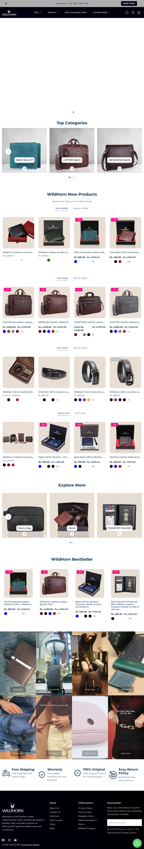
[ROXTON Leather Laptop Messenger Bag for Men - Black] (111, 331)
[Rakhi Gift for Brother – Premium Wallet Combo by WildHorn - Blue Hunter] (44, 466)
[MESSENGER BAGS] (119, 150)
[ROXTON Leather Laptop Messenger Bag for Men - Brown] (124, 331)
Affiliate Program (86, 828)
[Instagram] (9, 840)
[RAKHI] (72, 515)
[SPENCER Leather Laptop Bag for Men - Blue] (48, 331)
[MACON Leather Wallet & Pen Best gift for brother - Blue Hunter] (124, 466)
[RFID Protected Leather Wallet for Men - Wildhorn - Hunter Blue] (75, 261)
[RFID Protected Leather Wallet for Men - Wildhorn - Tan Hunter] (84, 261)
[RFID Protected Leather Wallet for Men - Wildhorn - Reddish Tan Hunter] (88, 261)
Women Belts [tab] (80, 348)
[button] (139, 12)
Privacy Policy (85, 808)
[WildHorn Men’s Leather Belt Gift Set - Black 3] (4, 399)
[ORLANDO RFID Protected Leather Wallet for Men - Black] (115, 261)
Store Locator (56, 820)
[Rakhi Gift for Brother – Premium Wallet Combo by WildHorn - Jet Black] (53, 466)
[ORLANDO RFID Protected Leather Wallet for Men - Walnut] (124, 261)
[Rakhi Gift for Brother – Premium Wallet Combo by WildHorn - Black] (48, 466)
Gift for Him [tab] (64, 413)
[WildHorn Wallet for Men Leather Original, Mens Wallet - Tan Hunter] (40, 260)
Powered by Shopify (30, 845)
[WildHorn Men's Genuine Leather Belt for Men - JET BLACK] (44, 399)
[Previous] (8, 152)
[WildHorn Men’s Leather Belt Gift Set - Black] (8, 399)
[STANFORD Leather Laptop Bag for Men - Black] (88, 334)
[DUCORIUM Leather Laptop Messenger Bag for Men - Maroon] (17, 331)
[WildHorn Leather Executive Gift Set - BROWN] (13, 465)
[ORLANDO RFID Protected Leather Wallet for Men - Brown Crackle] (111, 261)
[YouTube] (15, 840)
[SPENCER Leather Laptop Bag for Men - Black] (44, 331)
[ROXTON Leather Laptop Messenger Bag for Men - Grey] (120, 331)
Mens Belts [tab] (62, 348)
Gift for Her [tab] (80, 413)
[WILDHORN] (9, 12)
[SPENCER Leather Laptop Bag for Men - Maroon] (40, 331)
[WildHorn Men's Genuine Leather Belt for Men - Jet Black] (111, 399)
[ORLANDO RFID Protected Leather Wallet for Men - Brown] (120, 261)
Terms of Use (84, 812)
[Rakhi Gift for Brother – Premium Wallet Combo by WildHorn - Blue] (40, 466)
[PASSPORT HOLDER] (119, 515)
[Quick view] (29, 245)
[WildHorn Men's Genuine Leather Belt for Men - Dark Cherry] (40, 399)
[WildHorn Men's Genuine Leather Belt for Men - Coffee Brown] (84, 399)
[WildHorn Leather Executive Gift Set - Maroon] (8, 465)
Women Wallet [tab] (80, 208)
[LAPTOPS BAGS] (72, 150)
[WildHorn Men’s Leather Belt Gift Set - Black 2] (13, 399)
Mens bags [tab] (62, 278)
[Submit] (138, 822)
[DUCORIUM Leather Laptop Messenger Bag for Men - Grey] (13, 331)
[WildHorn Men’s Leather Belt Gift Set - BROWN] (17, 399)
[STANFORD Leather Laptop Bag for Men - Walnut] (80, 334)
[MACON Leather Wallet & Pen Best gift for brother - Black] (111, 466)
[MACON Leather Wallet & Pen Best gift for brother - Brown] (120, 466)
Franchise (54, 816)
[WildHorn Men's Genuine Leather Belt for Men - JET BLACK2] (48, 399)
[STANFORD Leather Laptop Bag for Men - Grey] (84, 334)
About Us (54, 808)
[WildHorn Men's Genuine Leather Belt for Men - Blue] (80, 399)
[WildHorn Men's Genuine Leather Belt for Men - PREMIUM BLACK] (53, 399)
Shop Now (18, 689)
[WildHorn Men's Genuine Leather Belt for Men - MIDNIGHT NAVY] (120, 399)
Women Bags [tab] (80, 278)
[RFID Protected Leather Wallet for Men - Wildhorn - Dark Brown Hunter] (80, 261)
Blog (52, 828)
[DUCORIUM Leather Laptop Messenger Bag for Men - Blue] (4, 331)
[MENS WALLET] (24, 150)
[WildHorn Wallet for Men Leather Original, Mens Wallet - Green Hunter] (44, 260)
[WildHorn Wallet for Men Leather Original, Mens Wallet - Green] (48, 260)
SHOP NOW (129, 3)
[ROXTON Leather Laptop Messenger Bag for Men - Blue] (115, 331)
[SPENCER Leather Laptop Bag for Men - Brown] (53, 331)
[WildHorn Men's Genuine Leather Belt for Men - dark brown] (115, 399)
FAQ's (52, 824)
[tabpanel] (72, 241)
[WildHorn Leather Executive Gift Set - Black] (4, 465)
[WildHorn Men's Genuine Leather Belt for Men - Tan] (88, 399)
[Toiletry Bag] (24, 515)
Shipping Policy (86, 816)
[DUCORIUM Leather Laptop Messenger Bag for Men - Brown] (8, 331)
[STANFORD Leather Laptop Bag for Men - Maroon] (75, 334)
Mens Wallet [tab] (62, 208)
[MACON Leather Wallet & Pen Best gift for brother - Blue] (115, 466)
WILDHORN (14, 845)
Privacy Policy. (129, 832)
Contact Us (55, 812)
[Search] (127, 12)
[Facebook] (3, 840)
